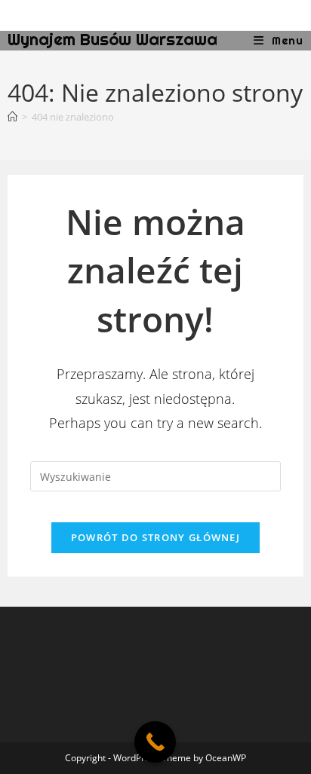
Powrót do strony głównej (155, 537)
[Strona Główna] (12, 117)
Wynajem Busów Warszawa (112, 39)
